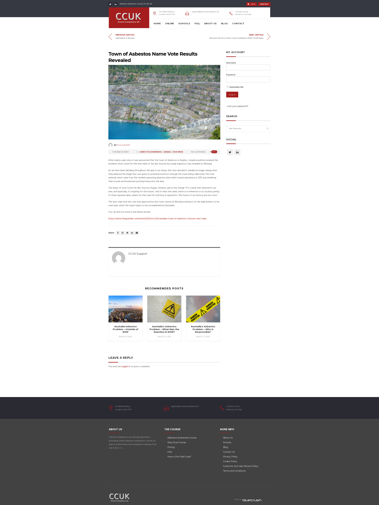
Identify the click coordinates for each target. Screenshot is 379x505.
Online (169, 23)
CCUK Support (123, 145)
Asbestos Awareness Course (182, 437)
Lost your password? (237, 106)
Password (230, 74)
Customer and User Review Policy (241, 466)
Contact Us (229, 452)
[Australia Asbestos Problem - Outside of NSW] (126, 310)
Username (231, 62)
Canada (167, 152)
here (120, 448)
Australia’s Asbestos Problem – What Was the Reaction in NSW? (164, 329)
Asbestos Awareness (151, 152)
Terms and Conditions (234, 471)
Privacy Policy (230, 456)
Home (157, 23)
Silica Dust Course (176, 442)
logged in (125, 366)
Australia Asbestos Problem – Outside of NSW (125, 329)
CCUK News (177, 152)
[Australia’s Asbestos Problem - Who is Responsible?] (203, 310)
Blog (224, 23)
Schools (184, 23)
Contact (238, 23)
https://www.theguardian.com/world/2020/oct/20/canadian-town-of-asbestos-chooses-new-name (157, 218)
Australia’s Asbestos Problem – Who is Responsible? (203, 329)
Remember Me (236, 87)
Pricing (171, 447)
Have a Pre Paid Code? (179, 456)
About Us (210, 23)
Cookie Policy (230, 461)
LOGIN (253, 4)
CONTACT (264, 4)
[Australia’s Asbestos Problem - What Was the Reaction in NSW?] (164, 310)
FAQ (197, 23)
